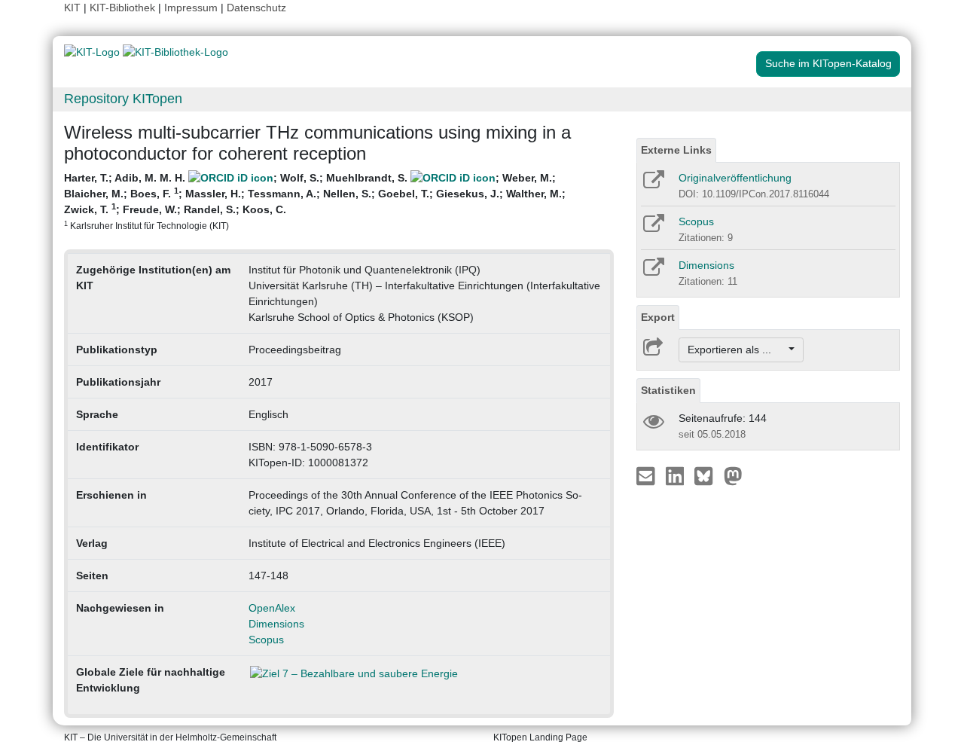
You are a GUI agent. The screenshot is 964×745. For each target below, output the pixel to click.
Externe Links (676, 150)
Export (658, 317)
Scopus (266, 640)
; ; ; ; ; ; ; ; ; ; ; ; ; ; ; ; (315, 201)
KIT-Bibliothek (124, 8)
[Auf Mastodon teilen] (733, 475)
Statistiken (668, 390)
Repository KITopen (123, 98)
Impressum (191, 8)
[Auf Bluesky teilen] (707, 475)
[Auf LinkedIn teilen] (676, 475)
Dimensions (276, 624)
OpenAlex (272, 608)
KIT (72, 8)
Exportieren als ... (737, 349)
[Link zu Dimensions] (652, 272)
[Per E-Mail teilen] (647, 475)
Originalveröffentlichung (735, 178)
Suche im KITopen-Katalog (828, 63)
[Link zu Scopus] (652, 228)
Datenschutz (256, 8)
